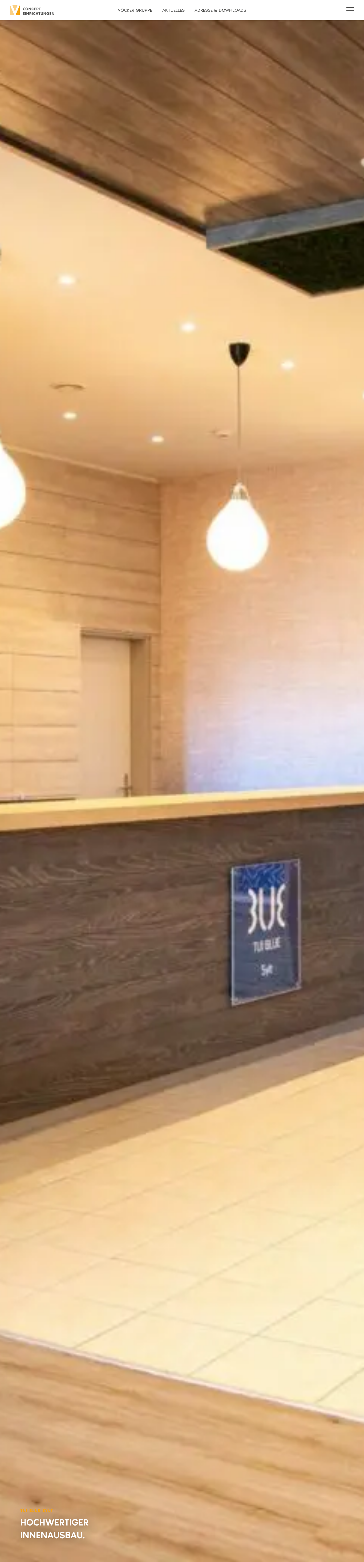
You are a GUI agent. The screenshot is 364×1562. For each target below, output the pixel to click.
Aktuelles (173, 10)
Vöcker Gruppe (135, 10)
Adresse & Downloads (220, 10)
